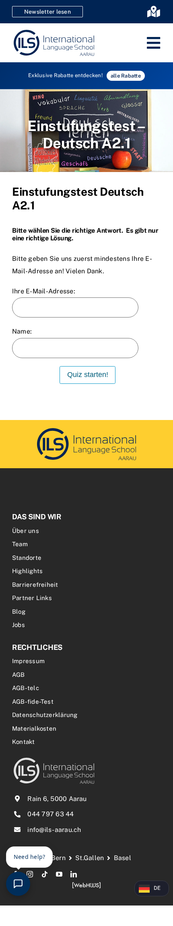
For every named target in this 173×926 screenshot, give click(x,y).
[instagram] (30, 874)
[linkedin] (73, 874)
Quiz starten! (87, 375)
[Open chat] (18, 884)
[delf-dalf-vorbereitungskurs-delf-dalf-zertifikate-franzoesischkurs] (86, 429)
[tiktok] (44, 874)
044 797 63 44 (50, 814)
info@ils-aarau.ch (54, 830)
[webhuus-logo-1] (86, 885)
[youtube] (59, 874)
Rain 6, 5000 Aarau (56, 799)
